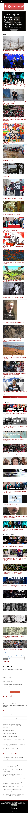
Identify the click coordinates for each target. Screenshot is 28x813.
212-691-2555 (14, 811)
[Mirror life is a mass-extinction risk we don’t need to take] (13, 168)
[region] (14, 21)
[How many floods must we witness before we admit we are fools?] (13, 151)
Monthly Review (8, 711)
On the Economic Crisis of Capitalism (10, 721)
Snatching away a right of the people (12, 280)
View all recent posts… (15, 397)
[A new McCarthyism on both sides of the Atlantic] (13, 239)
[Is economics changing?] (13, 132)
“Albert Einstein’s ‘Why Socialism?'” (10, 762)
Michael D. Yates (8, 702)
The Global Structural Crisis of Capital (10, 718)
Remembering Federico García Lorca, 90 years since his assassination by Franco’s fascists (14, 296)
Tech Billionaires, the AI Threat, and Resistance (12, 748)
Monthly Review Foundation (14, 807)
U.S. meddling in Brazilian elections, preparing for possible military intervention (14, 373)
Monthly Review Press (10, 753)
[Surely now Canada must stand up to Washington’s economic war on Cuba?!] (13, 187)
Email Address (6, 672)
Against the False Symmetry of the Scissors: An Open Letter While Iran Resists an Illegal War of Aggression (14, 119)
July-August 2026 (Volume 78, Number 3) (11, 715)
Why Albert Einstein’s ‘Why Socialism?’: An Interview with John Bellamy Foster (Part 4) (13, 321)
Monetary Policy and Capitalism (9, 733)
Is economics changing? (9, 142)
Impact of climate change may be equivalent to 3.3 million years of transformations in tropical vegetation (14, 357)
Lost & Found (7, 696)
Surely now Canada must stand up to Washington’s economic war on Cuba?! (12, 197)
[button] (14, 21)
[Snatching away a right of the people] (13, 272)
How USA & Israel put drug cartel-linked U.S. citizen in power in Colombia (14, 229)
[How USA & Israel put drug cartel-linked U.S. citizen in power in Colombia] (13, 222)
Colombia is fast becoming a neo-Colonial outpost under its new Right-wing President (14, 69)
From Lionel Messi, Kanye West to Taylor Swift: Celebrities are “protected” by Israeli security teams (14, 86)
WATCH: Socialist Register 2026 (9, 786)
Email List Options (7, 677)
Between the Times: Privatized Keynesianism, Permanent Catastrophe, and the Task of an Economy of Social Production (14, 726)
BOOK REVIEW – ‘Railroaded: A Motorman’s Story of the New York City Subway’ (13, 213)
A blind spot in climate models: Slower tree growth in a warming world (13, 51)
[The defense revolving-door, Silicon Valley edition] (13, 255)
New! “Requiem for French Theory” (10, 778)
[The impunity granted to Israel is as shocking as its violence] (13, 384)
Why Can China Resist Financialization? (11, 736)
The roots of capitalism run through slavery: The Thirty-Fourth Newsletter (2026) (14, 339)
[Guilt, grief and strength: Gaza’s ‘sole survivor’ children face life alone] (13, 95)
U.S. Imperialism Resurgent (8, 730)
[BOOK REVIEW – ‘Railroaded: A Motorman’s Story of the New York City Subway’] (13, 206)
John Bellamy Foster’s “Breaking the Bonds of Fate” (13, 769)
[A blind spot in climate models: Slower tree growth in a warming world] (13, 43)
